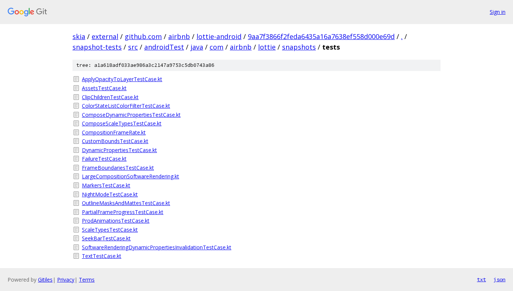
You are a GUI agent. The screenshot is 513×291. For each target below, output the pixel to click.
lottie (267, 46)
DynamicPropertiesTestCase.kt (119, 150)
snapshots (299, 46)
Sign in (497, 11)
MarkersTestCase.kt (106, 185)
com (216, 46)
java (196, 46)
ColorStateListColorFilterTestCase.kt (126, 105)
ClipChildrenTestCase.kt (110, 97)
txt (481, 279)
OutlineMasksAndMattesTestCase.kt (126, 203)
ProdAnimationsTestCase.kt (115, 220)
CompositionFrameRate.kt (114, 132)
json (499, 279)
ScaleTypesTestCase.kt (110, 229)
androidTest (164, 46)
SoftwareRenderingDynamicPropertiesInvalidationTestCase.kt (156, 247)
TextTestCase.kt (101, 255)
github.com (143, 36)
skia (78, 36)
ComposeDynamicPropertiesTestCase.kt (131, 114)
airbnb (179, 36)
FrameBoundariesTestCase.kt (118, 167)
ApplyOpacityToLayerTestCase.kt (122, 79)
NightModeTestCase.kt (110, 194)
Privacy (65, 279)
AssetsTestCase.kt (104, 88)
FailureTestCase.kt (104, 158)
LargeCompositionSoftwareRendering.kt (130, 176)
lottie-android (218, 36)
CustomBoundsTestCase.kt (115, 141)
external (105, 36)
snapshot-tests (97, 46)
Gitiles (45, 279)
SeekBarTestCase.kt (106, 238)
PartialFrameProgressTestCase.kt (122, 212)
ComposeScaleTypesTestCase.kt (121, 123)
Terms (87, 279)
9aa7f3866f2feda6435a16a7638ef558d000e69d (321, 36)
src (133, 46)
